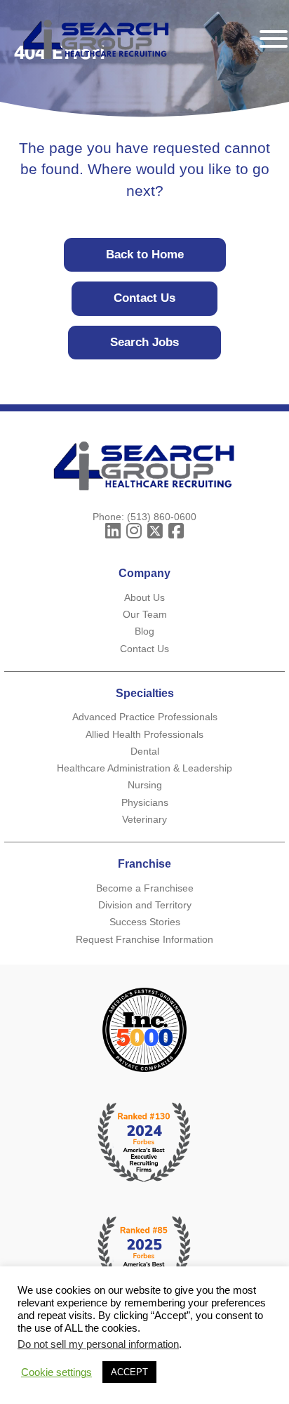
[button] (113, 531)
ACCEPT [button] (129, 1372)
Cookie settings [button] (56, 1372)
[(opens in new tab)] (144, 1255)
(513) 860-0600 (161, 516)
